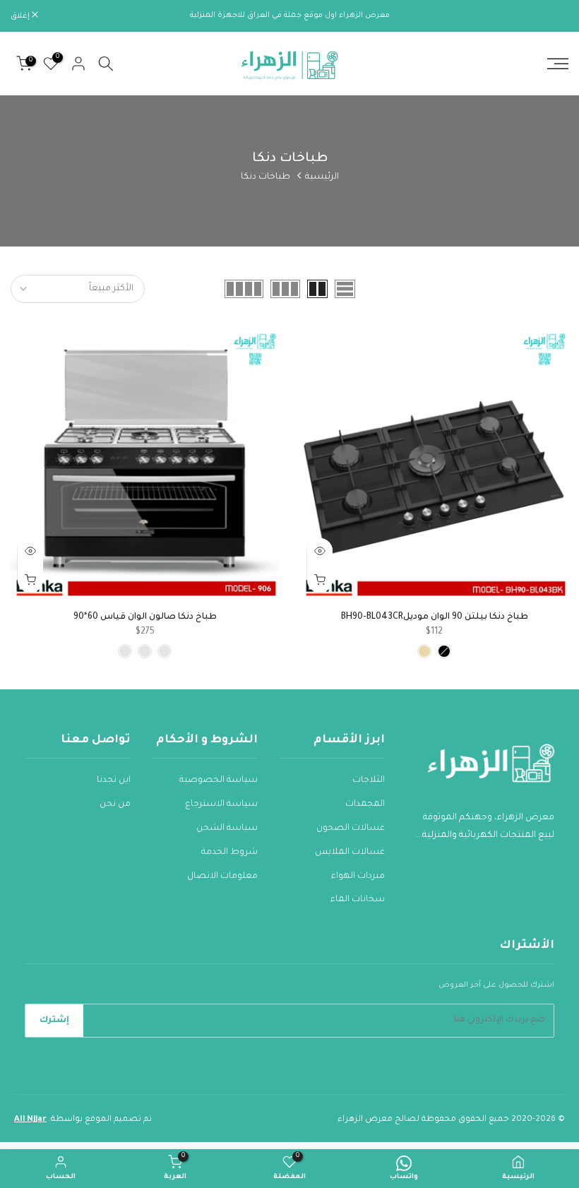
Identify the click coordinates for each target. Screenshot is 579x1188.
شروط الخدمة (229, 852)
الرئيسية (322, 177)
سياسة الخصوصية (218, 780)
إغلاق (551, 16)
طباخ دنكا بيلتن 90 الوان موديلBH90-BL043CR (434, 617)
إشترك (54, 1021)
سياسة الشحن (227, 828)
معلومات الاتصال (222, 876)
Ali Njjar (30, 1119)
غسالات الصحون (350, 828)
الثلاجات (368, 780)
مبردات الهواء (358, 876)
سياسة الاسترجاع (221, 804)
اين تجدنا (114, 780)
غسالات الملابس (350, 852)
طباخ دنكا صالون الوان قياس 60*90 (145, 617)
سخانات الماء (357, 900)
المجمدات (365, 804)
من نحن (115, 804)
